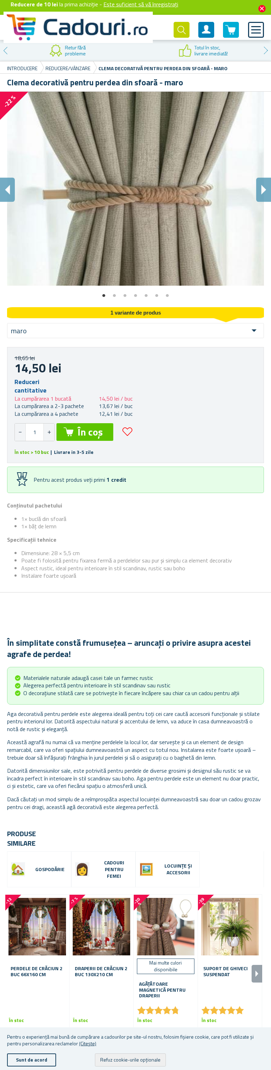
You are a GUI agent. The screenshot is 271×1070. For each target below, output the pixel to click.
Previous (5, 50)
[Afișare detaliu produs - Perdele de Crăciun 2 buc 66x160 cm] (37, 927)
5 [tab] (146, 293)
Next (265, 50)
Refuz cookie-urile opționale (130, 1059)
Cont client (206, 35)
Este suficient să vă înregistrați (140, 4)
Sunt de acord (31, 1059)
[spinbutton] (34, 432)
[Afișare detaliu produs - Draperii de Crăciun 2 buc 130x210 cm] (101, 927)
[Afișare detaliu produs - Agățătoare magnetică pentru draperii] (166, 927)
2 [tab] (114, 293)
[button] (48, 432)
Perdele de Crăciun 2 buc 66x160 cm (36, 972)
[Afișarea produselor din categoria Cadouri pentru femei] (82, 869)
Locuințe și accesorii (178, 869)
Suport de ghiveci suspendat (225, 972)
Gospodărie (50, 869)
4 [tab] (135, 293)
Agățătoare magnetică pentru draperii (162, 990)
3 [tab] (124, 293)
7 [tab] (167, 293)
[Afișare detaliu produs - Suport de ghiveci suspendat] (230, 927)
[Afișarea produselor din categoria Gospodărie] (18, 869)
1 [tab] (103, 293)
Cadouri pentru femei (114, 869)
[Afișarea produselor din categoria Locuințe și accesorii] (146, 869)
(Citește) (87, 1043)
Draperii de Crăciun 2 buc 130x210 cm (101, 972)
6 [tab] (156, 293)
